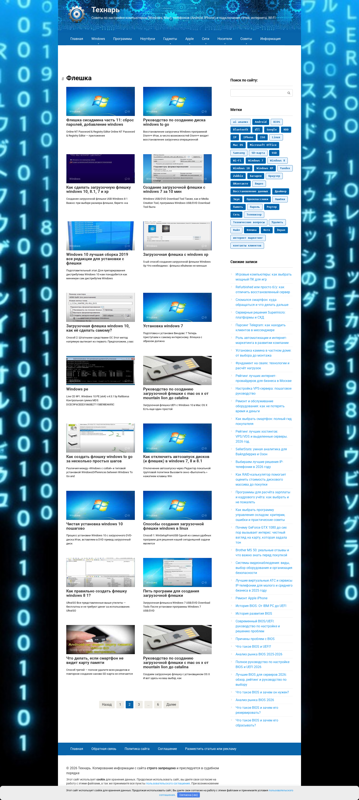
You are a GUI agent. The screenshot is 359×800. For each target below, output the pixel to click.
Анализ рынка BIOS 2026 (255, 700)
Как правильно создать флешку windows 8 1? (96, 593)
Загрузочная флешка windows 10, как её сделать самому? (98, 328)
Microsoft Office (263, 144)
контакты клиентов (247, 245)
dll (257, 129)
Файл (236, 229)
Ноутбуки (147, 39)
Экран (281, 229)
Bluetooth (240, 129)
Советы (246, 39)
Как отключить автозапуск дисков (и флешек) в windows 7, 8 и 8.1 (176, 458)
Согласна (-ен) (189, 794)
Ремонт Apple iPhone (251, 598)
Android (261, 121)
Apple (189, 39)
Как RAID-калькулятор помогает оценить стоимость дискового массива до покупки (261, 479)
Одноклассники (257, 199)
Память (238, 206)
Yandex (285, 168)
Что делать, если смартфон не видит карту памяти (94, 660)
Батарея (256, 175)
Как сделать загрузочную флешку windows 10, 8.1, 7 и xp (98, 189)
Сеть (236, 214)
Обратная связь (103, 749)
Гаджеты (170, 39)
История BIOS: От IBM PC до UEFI (261, 606)
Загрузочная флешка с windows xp (175, 254)
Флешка (252, 229)
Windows (98, 39)
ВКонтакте (240, 183)
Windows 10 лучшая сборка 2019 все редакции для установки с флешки (97, 259)
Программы (122, 39)
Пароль (255, 206)
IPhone (248, 137)
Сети (205, 39)
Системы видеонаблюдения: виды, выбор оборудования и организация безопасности (264, 568)
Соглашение (167, 749)
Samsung (239, 152)
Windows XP (265, 168)
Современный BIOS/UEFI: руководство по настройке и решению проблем (258, 626)
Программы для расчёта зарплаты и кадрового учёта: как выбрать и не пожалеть (263, 497)
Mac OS (238, 144)
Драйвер (280, 191)
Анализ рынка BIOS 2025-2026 (259, 654)
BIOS (276, 121)
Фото (266, 229)
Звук (236, 199)
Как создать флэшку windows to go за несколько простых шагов (99, 458)
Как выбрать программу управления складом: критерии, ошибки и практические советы (260, 515)
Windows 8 (277, 160)
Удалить (277, 222)
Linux (276, 137)
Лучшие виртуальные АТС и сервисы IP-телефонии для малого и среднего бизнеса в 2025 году (264, 585)
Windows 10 (241, 168)
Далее (171, 704)
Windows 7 (255, 160)
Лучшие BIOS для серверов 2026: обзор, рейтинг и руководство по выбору (261, 680)
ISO (262, 137)
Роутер (272, 206)
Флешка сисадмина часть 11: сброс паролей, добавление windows (100, 122)
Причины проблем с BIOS (255, 639)
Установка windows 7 (163, 326)
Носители (225, 39)
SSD (274, 152)
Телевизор (254, 214)
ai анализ (240, 121)
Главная (76, 39)
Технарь (105, 9)
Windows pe (77, 389)
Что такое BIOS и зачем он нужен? (262, 692)
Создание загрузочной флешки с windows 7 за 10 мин (174, 189)
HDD (286, 129)
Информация (270, 39)
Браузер (274, 175)
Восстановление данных (250, 191)
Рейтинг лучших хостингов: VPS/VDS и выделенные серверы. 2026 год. (262, 436)
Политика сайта (137, 749)
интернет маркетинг (248, 237)
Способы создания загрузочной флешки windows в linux (173, 526)
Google (272, 129)
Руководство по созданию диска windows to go (174, 122)
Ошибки (280, 199)
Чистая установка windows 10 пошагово (94, 526)
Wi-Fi (237, 160)
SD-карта (258, 152)
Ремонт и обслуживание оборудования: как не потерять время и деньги (260, 406)
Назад (107, 704)
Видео (259, 183)
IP (234, 137)
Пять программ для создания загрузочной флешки (171, 593)
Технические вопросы (249, 222)
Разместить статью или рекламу (210, 749)
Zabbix (238, 175)
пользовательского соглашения (168, 783)
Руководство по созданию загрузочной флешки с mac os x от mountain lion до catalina (176, 393)
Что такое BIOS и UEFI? (253, 647)
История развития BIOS (254, 613)
